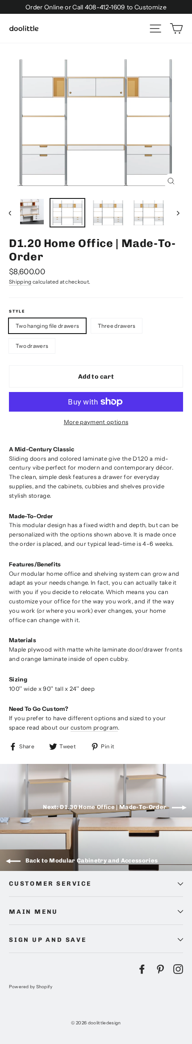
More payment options (96, 421)
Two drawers (32, 345)
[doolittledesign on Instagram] (178, 969)
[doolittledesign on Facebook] (142, 969)
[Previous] (14, 212)
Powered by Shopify (31, 986)
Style (17, 311)
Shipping (20, 282)
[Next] (177, 212)
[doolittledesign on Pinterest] (160, 969)
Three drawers (117, 325)
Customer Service (50, 883)
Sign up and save (48, 939)
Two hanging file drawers (47, 325)
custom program (94, 727)
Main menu (33, 911)
